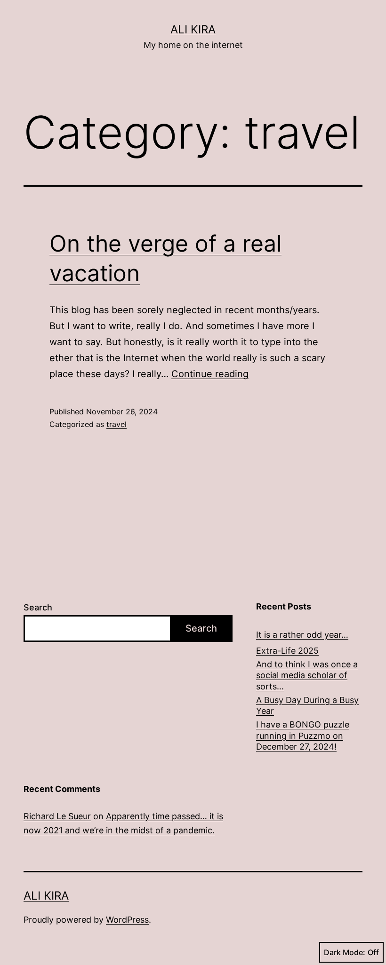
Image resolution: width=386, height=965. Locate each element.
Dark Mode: (344, 952)
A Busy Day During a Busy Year (307, 705)
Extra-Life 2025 (287, 651)
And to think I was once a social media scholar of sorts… (307, 675)
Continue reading (210, 374)
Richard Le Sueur (57, 816)
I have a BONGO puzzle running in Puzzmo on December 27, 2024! (302, 735)
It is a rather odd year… (302, 635)
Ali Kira (193, 29)
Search (38, 607)
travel (116, 424)
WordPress (127, 920)
